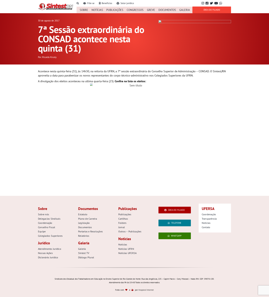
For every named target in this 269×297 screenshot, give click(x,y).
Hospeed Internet (146, 290)
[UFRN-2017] (194, 21)
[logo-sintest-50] (55, 4)
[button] (78, 3)
